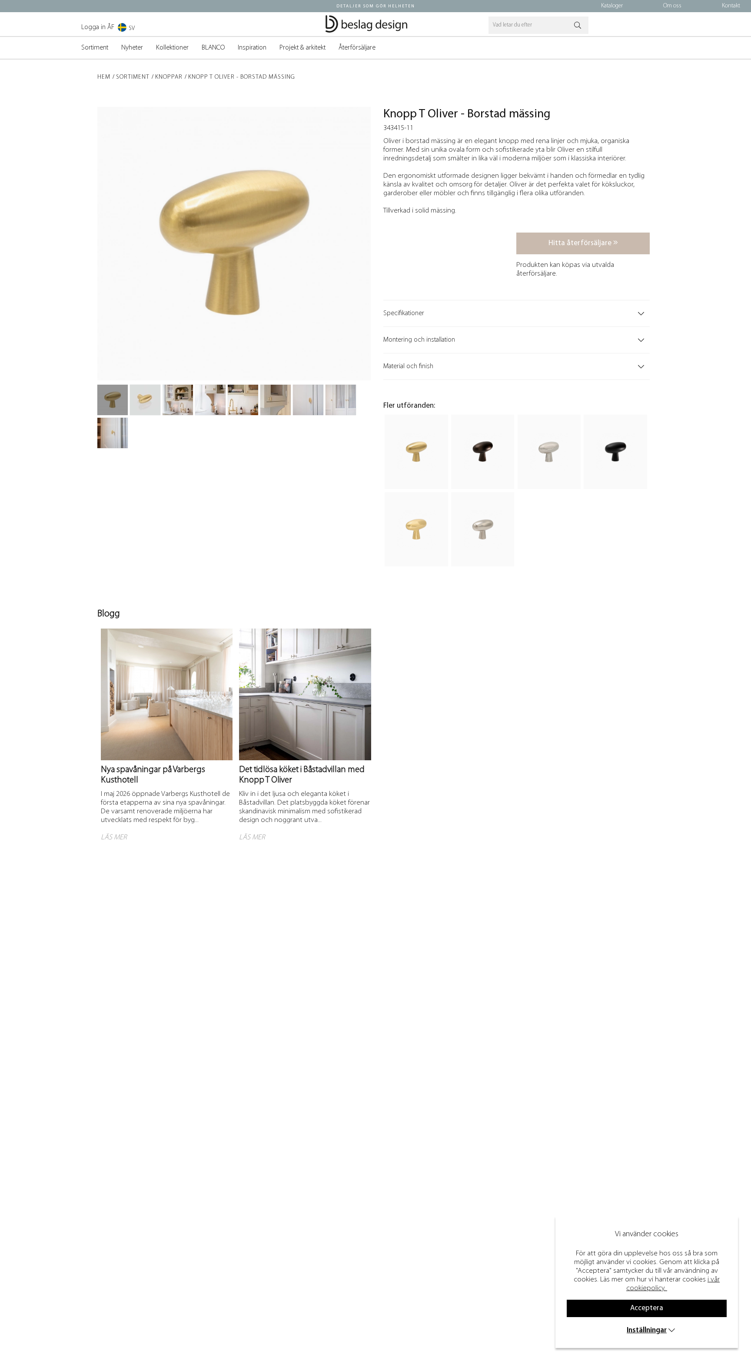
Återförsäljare (357, 47)
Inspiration (252, 47)
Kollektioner (172, 47)
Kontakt (731, 6)
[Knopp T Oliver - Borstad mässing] (112, 400)
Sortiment (94, 47)
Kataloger (612, 6)
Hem (103, 77)
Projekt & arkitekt (302, 47)
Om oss (672, 6)
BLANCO (213, 47)
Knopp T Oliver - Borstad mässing (241, 77)
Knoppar (169, 77)
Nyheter (132, 47)
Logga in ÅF (97, 27)
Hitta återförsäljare (580, 243)
